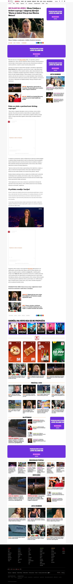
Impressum (9, 572)
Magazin (29, 1)
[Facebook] (36, 43)
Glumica (15, 315)
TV (26, 3)
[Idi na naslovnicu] (11, 2)
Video (63, 550)
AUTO (41, 1)
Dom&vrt (41, 551)
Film (14, 3)
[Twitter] (38, 43)
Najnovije (63, 551)
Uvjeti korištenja (19, 572)
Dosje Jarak (9, 559)
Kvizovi (52, 560)
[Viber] (41, 43)
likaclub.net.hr (20, 578)
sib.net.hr (25, 577)
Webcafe (34, 1)
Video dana (52, 562)
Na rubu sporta (20, 554)
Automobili (41, 565)
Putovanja (41, 559)
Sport (22, 1)
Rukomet (19, 551)
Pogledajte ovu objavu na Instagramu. (15, 137)
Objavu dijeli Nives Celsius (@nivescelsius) (22, 153)
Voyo (47, 3)
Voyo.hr (15, 577)
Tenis (18, 557)
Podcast (19, 315)
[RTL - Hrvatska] (59, 572)
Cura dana (52, 551)
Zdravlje (41, 562)
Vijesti (9, 549)
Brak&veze (41, 549)
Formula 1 (19, 562)
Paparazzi (22, 3)
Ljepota (41, 554)
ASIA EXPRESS (49, 1)
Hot (25, 1)
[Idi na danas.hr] (17, 1)
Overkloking (53, 556)
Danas (9, 548)
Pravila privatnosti (31, 572)
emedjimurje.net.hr (20, 577)
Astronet (52, 549)
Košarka (19, 556)
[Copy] (43, 43)
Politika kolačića (25, 572)
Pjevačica (23, 315)
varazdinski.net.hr (36, 577)
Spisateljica (27, 315)
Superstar (30, 559)
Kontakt (36, 572)
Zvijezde (9, 3)
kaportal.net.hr (30, 577)
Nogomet (19, 549)
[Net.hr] (63, 572)
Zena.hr (12, 577)
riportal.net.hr (42, 577)
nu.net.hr (60, 577)
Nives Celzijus (11, 315)
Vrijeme (9, 560)
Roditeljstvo (41, 560)
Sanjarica (63, 553)
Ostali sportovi (20, 559)
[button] (10, 324)
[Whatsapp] (40, 43)
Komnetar (52, 554)
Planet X (52, 557)
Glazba (17, 3)
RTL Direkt (9, 556)
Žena (38, 1)
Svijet (9, 551)
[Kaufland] (36, 338)
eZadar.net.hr (56, 577)
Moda (41, 557)
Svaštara (52, 559)
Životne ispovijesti (42, 563)
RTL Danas (9, 554)
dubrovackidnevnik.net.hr (49, 577)
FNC (18, 560)
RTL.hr (9, 577)
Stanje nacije (9, 557)
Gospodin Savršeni (37, 3)
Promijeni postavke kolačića (42, 572)
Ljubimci (41, 556)
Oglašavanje (14, 572)
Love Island (30, 3)
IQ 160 (44, 1)
